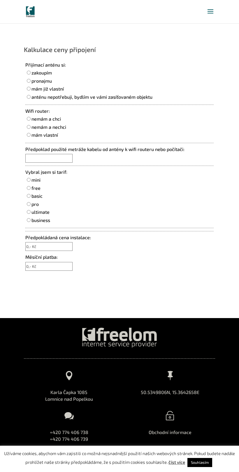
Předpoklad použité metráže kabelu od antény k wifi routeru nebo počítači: (104, 149)
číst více (176, 462)
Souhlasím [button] (200, 462)
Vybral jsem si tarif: (46, 172)
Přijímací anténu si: (45, 64)
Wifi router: (37, 111)
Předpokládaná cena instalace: (58, 237)
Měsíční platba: (41, 257)
